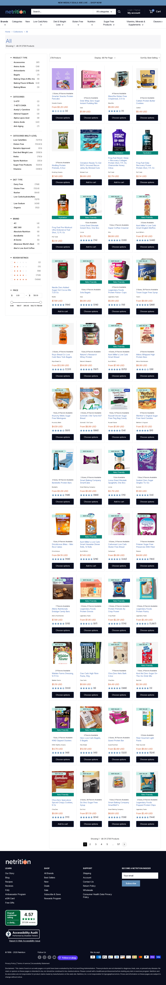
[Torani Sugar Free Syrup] (147, 269)
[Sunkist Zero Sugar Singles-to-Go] (147, 460)
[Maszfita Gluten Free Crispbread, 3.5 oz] (119, 79)
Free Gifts (9, 902)
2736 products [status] (55, 58)
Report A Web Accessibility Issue (24, 941)
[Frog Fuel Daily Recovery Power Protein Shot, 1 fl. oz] (147, 140)
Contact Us (88, 881)
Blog (7, 877)
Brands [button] (4, 21)
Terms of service (23, 963)
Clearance (158, 21)
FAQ (7, 890)
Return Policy (89, 886)
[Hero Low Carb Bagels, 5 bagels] (91, 717)
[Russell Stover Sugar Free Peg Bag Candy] (119, 398)
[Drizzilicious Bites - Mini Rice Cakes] (63, 524)
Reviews (9, 886)
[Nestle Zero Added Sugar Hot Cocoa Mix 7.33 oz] (63, 269)
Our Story (9, 873)
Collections (18, 32)
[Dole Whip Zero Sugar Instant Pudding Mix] (91, 79)
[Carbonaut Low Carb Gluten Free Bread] (119, 524)
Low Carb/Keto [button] (40, 21)
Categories (17, 21)
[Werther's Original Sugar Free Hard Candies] (147, 398)
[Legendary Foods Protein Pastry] (147, 588)
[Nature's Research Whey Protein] (91, 334)
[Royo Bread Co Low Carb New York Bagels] (63, 334)
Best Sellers (49, 877)
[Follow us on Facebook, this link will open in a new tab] (39, 957)
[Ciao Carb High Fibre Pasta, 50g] (91, 653)
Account (87, 877)
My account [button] (134, 13)
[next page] (124, 844)
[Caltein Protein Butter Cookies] (147, 79)
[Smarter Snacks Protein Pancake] (63, 79)
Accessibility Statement (41, 963)
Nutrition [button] (91, 21)
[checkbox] (26, 62)
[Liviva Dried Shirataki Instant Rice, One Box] (91, 205)
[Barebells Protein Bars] (63, 460)
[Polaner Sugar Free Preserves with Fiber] (147, 524)
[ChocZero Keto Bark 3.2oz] (119, 653)
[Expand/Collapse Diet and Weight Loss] (41, 152)
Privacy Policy (10, 963)
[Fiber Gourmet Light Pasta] (147, 717)
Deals (46, 886)
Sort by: (149, 58)
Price (15, 290)
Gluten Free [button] (77, 21)
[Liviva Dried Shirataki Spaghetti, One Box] (119, 460)
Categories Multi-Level (25, 136)
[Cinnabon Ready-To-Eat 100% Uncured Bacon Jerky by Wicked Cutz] (91, 140)
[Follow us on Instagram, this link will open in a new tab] (44, 957)
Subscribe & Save (52, 894)
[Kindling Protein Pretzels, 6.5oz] (63, 140)
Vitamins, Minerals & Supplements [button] (136, 23)
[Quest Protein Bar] (119, 717)
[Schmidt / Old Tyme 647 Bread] (91, 398)
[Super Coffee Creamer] (119, 205)
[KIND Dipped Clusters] (63, 717)
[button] (155, 12)
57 (118, 844)
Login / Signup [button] (134, 10)
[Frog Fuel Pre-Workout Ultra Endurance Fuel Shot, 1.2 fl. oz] (63, 205)
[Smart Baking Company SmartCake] (91, 460)
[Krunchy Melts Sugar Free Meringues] (63, 398)
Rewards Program (52, 898)
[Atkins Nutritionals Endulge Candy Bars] (63, 588)
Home (7, 32)
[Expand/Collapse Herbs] (41, 156)
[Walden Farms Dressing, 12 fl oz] (63, 653)
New (27, 21)
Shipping (87, 873)
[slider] (12, 302)
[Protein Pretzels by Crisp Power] (119, 588)
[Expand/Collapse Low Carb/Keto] (41, 140)
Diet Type (17, 180)
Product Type (20, 58)
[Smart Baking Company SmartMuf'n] (119, 782)
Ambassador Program (15, 894)
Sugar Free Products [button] (108, 23)
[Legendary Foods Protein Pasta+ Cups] (119, 269)
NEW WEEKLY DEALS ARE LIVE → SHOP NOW (80, 2)
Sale (46, 890)
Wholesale (88, 890)
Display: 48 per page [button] (104, 58)
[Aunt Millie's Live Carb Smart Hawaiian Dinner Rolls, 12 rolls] (91, 524)
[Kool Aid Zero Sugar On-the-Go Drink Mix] (147, 653)
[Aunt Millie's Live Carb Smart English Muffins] (147, 205)
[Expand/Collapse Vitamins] (41, 169)
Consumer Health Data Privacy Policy (97, 895)
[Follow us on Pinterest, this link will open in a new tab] (49, 957)
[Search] (119, 12)
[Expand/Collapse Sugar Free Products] (41, 165)
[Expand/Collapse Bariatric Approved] (41, 148)
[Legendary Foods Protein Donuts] (91, 588)
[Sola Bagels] (91, 269)
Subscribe (131, 883)
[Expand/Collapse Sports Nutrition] (41, 160)
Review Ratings (20, 258)
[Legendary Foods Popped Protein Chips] (147, 782)
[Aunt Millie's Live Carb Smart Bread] (119, 334)
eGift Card (10, 898)
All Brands (49, 873)
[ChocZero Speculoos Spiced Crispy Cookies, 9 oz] (63, 782)
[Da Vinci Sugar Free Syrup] (91, 782)
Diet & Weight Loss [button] (59, 23)
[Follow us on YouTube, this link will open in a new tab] (54, 957)
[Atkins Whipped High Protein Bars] (147, 334)
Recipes (9, 881)
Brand (16, 219)
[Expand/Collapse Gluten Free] (41, 144)
